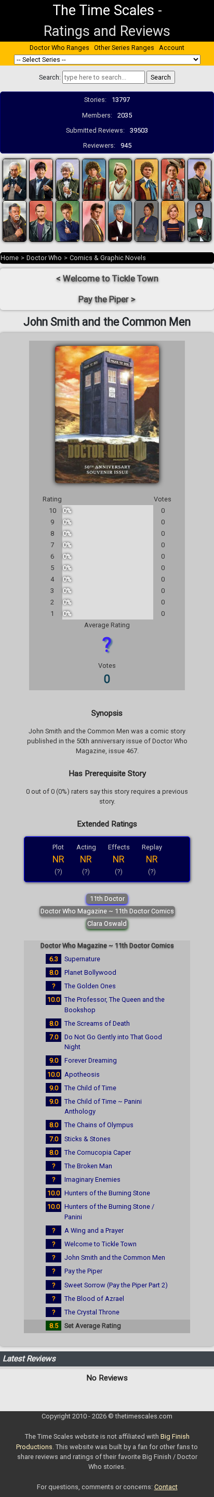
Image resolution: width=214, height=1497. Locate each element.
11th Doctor (107, 898)
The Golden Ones (90, 986)
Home (10, 258)
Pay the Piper (83, 1271)
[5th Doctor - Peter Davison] (120, 179)
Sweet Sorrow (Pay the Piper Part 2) (116, 1285)
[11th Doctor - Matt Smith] (94, 221)
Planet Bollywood (90, 972)
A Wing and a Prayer (94, 1230)
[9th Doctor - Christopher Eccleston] (41, 221)
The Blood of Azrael (94, 1298)
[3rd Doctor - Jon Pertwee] (67, 179)
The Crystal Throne (91, 1312)
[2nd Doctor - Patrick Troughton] (41, 179)
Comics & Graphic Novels (108, 258)
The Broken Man (88, 1166)
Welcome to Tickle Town (100, 1244)
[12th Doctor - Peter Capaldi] (120, 221)
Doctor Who (44, 258)
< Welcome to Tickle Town (107, 278)
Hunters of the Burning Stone (107, 1193)
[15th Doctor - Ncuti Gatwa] (199, 221)
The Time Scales (103, 10)
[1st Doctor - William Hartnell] (14, 179)
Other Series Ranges (124, 47)
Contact (166, 1487)
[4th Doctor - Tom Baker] (94, 179)
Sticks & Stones (87, 1139)
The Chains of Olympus (98, 1125)
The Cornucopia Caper (97, 1152)
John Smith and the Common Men (114, 1257)
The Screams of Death (97, 1023)
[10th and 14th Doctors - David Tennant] (67, 221)
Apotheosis (82, 1074)
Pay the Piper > (107, 299)
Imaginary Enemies (92, 1179)
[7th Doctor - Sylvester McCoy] (173, 179)
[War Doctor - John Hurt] (14, 221)
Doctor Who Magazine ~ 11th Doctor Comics (107, 911)
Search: (50, 77)
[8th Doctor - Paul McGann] (199, 179)
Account (171, 47)
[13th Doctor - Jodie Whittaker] (173, 221)
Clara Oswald (107, 923)
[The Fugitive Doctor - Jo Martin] (146, 221)
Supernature (82, 959)
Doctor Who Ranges (59, 47)
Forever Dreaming (90, 1060)
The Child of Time (90, 1088)
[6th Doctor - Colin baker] (146, 179)
